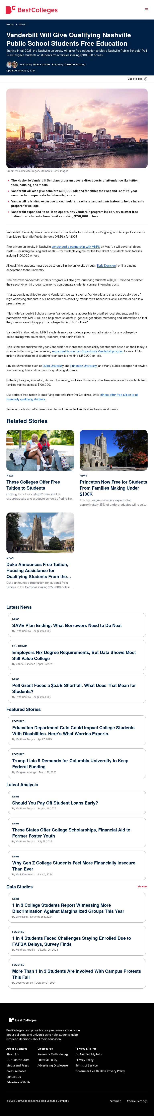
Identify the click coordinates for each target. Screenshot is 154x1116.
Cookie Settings (137, 1101)
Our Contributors (17, 1060)
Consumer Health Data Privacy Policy (100, 1071)
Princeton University (83, 365)
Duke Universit (52, 365)
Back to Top (135, 78)
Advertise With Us (18, 1082)
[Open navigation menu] (146, 10)
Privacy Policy (84, 1060)
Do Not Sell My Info (88, 1054)
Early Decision (106, 265)
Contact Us (13, 1077)
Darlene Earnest (75, 64)
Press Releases (16, 1071)
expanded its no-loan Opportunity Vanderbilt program (87, 351)
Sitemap (115, 1101)
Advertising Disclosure (52, 1065)
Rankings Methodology (52, 1054)
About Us (12, 1054)
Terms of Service (87, 1065)
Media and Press (17, 1065)
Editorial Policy (47, 1060)
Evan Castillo (41, 64)
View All (142, 886)
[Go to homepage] (32, 10)
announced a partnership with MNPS (76, 246)
